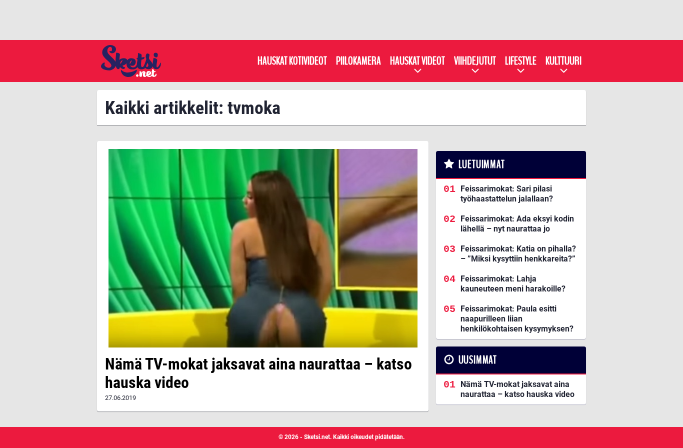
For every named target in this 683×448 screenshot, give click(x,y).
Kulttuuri (564, 61)
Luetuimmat (481, 164)
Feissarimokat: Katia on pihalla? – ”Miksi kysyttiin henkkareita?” (518, 254)
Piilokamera (358, 61)
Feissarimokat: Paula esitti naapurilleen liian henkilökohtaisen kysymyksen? (517, 319)
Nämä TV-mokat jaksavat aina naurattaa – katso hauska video (258, 373)
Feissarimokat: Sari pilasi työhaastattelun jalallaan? (506, 194)
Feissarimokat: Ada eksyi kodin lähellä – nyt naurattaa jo (517, 224)
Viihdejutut (475, 61)
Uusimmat (477, 360)
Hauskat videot (417, 61)
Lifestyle (520, 61)
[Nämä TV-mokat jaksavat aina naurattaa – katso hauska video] (262, 248)
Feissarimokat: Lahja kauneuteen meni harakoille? (513, 284)
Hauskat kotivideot (292, 61)
